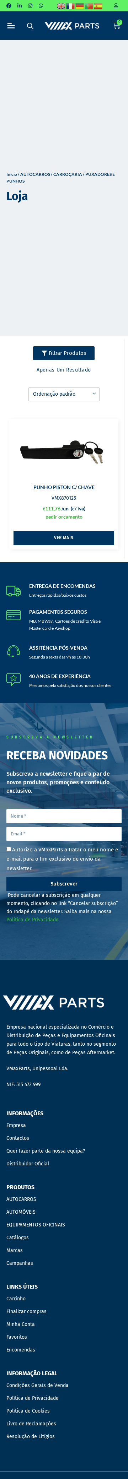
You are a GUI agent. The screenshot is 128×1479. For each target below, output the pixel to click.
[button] (11, 26)
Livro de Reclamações (31, 1424)
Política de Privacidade (32, 920)
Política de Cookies (28, 1411)
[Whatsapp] (40, 5)
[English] (61, 5)
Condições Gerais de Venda (37, 1385)
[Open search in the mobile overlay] (30, 26)
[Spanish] (98, 5)
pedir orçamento (64, 517)
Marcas (14, 1250)
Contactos (17, 1138)
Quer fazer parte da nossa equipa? (45, 1151)
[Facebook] (8, 5)
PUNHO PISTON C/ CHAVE (64, 487)
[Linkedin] (19, 5)
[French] (70, 5)
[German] (80, 5)
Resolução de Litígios (30, 1437)
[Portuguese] (89, 5)
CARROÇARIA (67, 174)
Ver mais (64, 537)
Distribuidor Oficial (27, 1164)
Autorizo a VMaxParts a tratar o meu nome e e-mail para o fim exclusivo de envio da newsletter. (62, 859)
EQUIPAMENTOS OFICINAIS (35, 1225)
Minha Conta (20, 1324)
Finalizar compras (26, 1312)
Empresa (16, 1125)
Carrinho (16, 1299)
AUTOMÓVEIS (21, 1212)
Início (11, 174)
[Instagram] (30, 5)
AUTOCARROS (35, 174)
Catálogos (17, 1238)
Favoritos (16, 1337)
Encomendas (20, 1350)
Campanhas (19, 1263)
